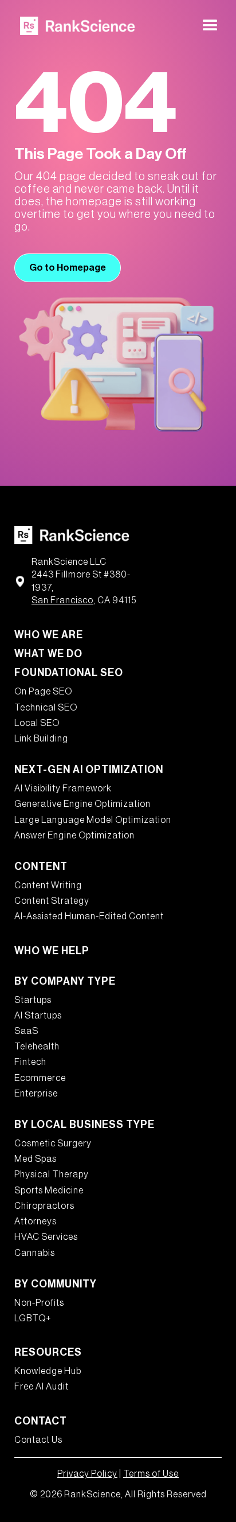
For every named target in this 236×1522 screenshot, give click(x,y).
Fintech (30, 1062)
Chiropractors (44, 1206)
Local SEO (37, 723)
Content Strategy (51, 901)
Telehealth (37, 1046)
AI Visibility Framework (63, 788)
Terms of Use (151, 1473)
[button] (210, 25)
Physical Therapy (51, 1174)
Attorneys (35, 1221)
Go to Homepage (67, 267)
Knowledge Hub (47, 1371)
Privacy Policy (87, 1473)
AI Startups (38, 1015)
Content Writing (48, 885)
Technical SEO (45, 707)
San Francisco (62, 600)
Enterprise (36, 1093)
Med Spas (35, 1159)
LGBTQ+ (33, 1318)
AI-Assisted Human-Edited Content (89, 916)
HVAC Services (46, 1237)
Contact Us (38, 1440)
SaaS (26, 1031)
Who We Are (48, 635)
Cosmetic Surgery (53, 1143)
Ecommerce (40, 1078)
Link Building (41, 738)
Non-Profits (39, 1303)
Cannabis (34, 1253)
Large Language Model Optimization (92, 820)
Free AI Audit (41, 1386)
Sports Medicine (49, 1190)
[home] (74, 25)
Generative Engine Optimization (82, 804)
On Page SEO (43, 691)
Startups (33, 1000)
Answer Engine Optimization (74, 835)
